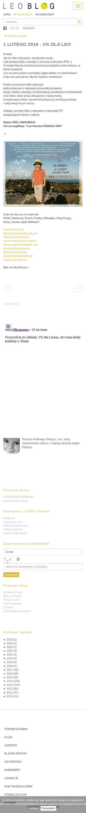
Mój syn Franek (12, 596)
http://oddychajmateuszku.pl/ (20, 233)
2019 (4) (10, 662)
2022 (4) (10, 650)
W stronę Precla (12, 592)
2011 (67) (10, 692)
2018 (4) (10, 666)
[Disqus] (43, 377)
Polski (15, 28)
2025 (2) (10, 639)
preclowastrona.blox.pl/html (19, 241)
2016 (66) (10, 673)
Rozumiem (48, 808)
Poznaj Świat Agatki (15, 533)
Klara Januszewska (15, 252)
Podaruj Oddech (13, 529)
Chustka (8, 607)
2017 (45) (10, 669)
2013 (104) (11, 684)
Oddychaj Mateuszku (15, 525)
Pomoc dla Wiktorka (15, 260)
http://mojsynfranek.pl (16, 237)
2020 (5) (10, 658)
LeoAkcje (11, 778)
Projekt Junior (11, 599)
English (29, 28)
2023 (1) (10, 647)
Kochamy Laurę (12, 521)
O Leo (8, 737)
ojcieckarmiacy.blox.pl (16, 248)
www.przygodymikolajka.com (20, 244)
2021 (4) (10, 654)
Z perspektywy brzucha (17, 611)
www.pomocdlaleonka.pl (18, 256)
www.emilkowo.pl (13, 229)
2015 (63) (10, 677)
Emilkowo (9, 518)
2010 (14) (10, 696)
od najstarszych (44, 14)
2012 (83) (10, 688)
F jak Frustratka (12, 603)
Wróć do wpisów (17, 36)
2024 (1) (10, 643)
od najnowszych (22, 14)
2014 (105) (11, 681)
